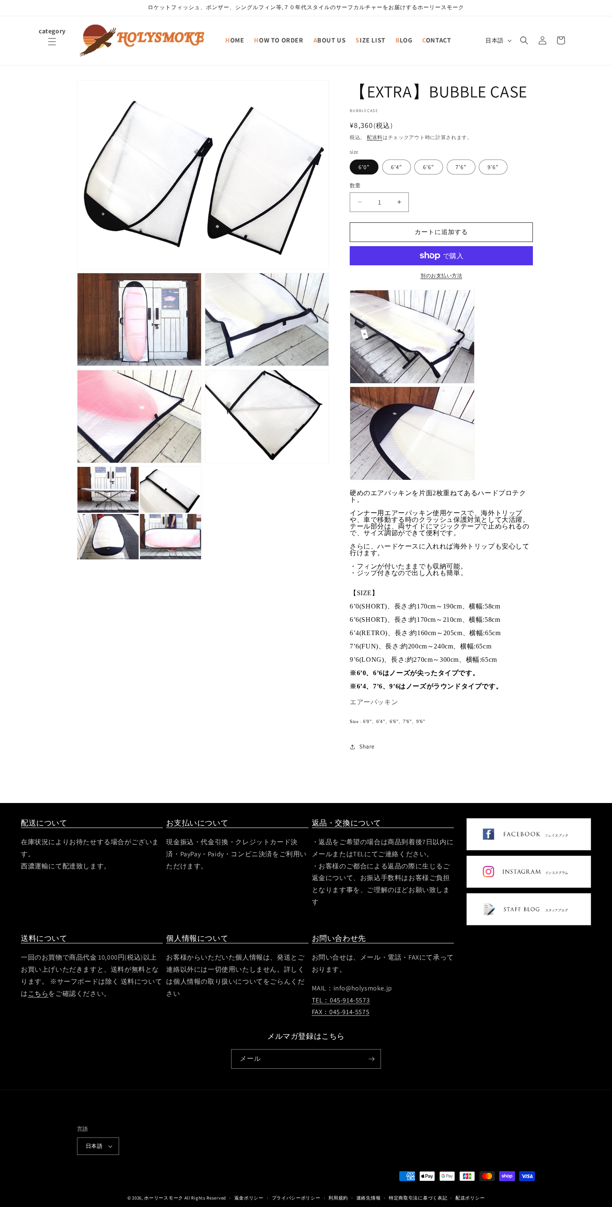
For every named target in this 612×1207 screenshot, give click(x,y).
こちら (38, 993)
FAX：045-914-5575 (341, 1012)
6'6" (428, 167)
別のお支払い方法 (441, 275)
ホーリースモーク (163, 1198)
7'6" (461, 167)
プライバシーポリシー (296, 1197)
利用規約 (338, 1197)
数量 (355, 185)
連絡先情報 (368, 1197)
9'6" (493, 167)
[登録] (371, 1059)
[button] (52, 46)
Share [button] (367, 746)
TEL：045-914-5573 (341, 1000)
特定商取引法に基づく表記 (418, 1197)
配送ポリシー (470, 1197)
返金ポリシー (249, 1197)
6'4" (396, 167)
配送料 (375, 137)
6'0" (364, 167)
